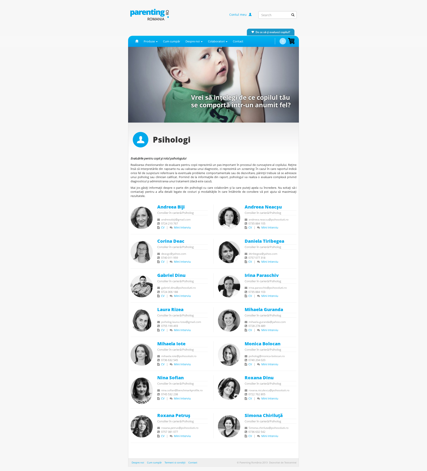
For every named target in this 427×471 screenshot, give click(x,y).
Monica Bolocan (262, 344)
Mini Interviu (182, 227)
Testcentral (290, 462)
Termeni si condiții (175, 462)
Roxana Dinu (259, 378)
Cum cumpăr (171, 41)
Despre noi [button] (192, 41)
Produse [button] (149, 41)
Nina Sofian (170, 378)
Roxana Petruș (173, 415)
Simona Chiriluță (264, 415)
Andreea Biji (171, 207)
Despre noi (138, 462)
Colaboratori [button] (216, 41)
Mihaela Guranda (264, 309)
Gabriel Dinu (171, 275)
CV (162, 227)
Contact (238, 41)
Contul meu (238, 14)
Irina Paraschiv (262, 275)
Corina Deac (170, 241)
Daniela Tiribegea (264, 241)
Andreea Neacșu (263, 207)
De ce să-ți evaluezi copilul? (273, 32)
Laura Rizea (170, 309)
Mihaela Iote (171, 344)
